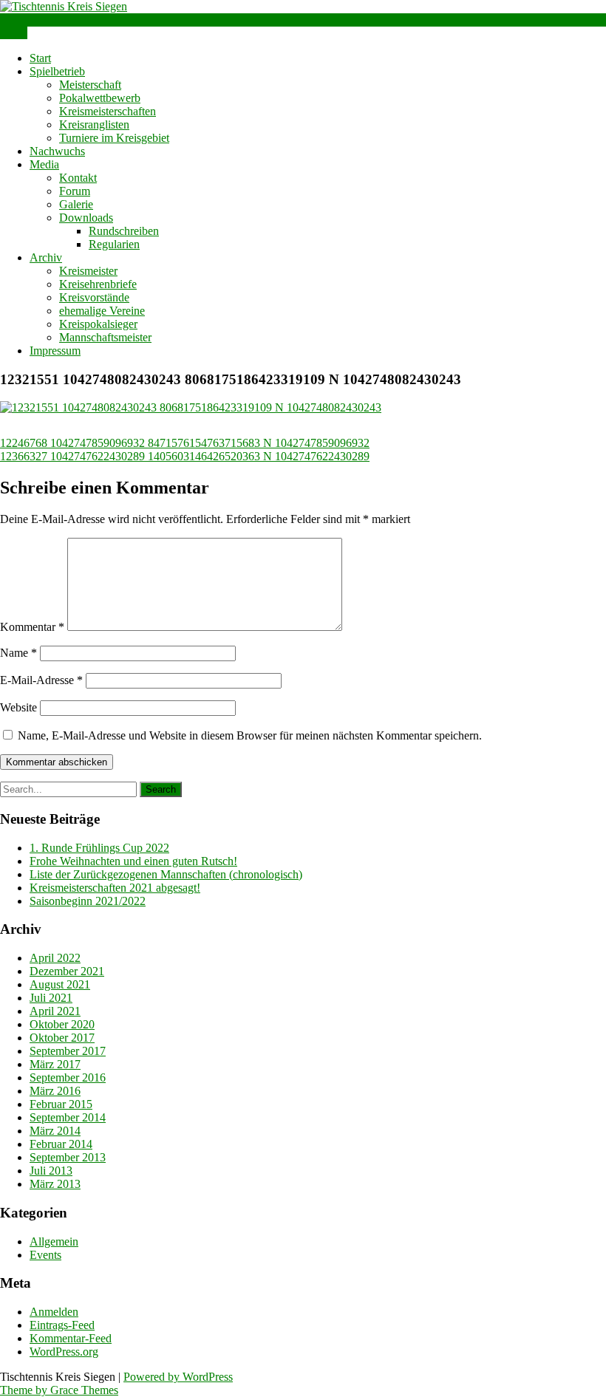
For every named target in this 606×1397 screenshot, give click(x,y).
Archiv (46, 257)
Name (18, 652)
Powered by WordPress (178, 1376)
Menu (13, 33)
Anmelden (54, 1311)
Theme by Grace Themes (59, 1390)
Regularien (114, 244)
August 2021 (60, 984)
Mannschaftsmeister (105, 337)
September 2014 (68, 1117)
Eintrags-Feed (62, 1325)
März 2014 (55, 1130)
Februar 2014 (61, 1144)
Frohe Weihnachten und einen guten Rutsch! (133, 861)
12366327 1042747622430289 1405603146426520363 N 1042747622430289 (185, 456)
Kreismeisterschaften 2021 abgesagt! (115, 887)
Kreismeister (88, 270)
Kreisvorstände (94, 297)
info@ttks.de (30, 19)
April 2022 (55, 958)
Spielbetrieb (57, 71)
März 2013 (55, 1184)
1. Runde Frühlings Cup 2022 (99, 847)
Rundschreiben (124, 231)
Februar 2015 (61, 1104)
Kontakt (78, 177)
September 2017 (68, 1051)
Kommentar (32, 627)
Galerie (76, 204)
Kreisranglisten (94, 124)
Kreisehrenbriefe (98, 284)
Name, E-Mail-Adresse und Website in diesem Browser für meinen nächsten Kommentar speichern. (250, 735)
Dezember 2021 (67, 971)
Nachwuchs (57, 151)
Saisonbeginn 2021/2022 (88, 901)
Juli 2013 (51, 1170)
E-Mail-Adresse (41, 680)
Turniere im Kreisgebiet (114, 137)
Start (40, 58)
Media (44, 164)
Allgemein (54, 1241)
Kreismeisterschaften (107, 111)
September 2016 (68, 1077)
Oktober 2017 (62, 1037)
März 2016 (55, 1091)
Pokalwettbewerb (99, 98)
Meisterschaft (90, 84)
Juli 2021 (51, 997)
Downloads (86, 217)
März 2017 (55, 1064)
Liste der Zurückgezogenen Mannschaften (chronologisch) (166, 874)
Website (18, 707)
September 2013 (68, 1157)
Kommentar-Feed (71, 1338)
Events (45, 1255)
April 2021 (55, 1011)
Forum (74, 191)
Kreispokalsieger (98, 324)
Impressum (55, 350)
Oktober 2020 (62, 1024)
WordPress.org (64, 1351)
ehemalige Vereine (102, 310)
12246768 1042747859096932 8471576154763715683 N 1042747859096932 (185, 443)
